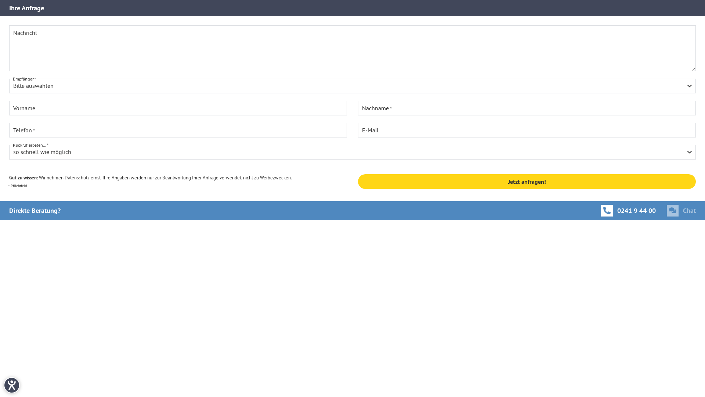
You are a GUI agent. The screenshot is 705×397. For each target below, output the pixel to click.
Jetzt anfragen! (527, 182)
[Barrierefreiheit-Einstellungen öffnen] (12, 385)
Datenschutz (77, 177)
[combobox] (352, 86)
